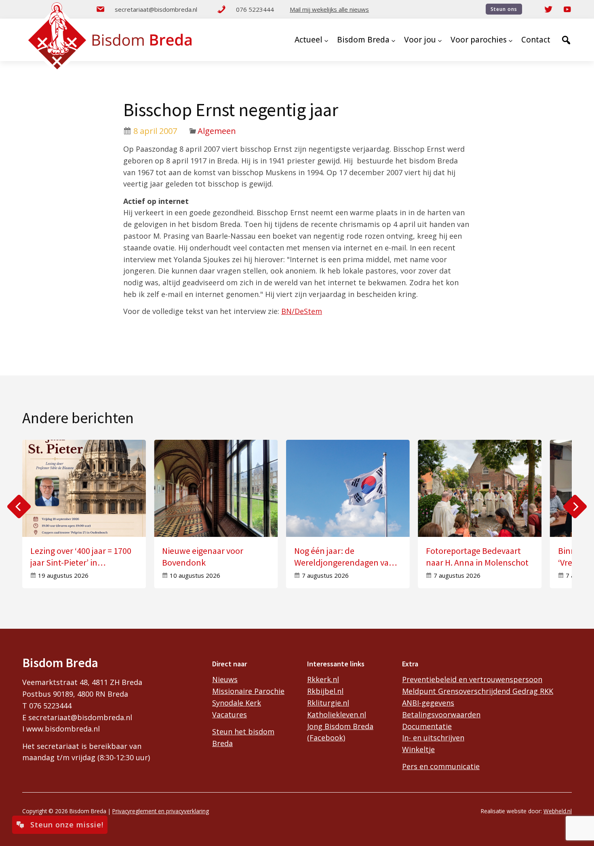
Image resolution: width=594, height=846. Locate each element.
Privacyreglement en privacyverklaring (160, 811)
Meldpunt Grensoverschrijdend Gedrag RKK (477, 691)
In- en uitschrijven (433, 737)
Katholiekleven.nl (336, 714)
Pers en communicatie (441, 766)
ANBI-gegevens (428, 703)
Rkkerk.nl (323, 679)
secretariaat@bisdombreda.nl (156, 9)
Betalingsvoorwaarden (441, 714)
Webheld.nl (557, 811)
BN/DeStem (301, 311)
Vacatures (229, 714)
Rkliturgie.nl (328, 703)
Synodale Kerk (236, 703)
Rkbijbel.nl (325, 691)
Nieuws (225, 679)
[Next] (575, 506)
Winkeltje (418, 749)
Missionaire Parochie (248, 691)
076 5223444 (255, 9)
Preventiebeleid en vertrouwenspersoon (472, 679)
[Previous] (19, 506)
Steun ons (504, 9)
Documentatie (427, 726)
